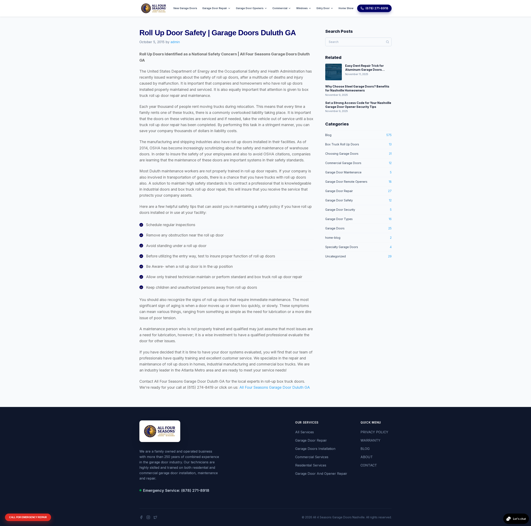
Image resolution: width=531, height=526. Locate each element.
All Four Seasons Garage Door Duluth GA (274, 387)
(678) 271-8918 (376, 8)
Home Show (346, 8)
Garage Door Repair (214, 8)
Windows (302, 8)
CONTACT (368, 465)
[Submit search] (387, 42)
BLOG (365, 449)
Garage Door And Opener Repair (321, 473)
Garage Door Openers (249, 8)
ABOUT (366, 457)
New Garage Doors (185, 8)
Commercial (279, 8)
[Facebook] (141, 517)
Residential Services (310, 465)
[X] (155, 517)
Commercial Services (311, 457)
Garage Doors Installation (315, 449)
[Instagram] (148, 517)
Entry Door (323, 8)
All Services (304, 432)
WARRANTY (370, 440)
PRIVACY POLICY (374, 432)
